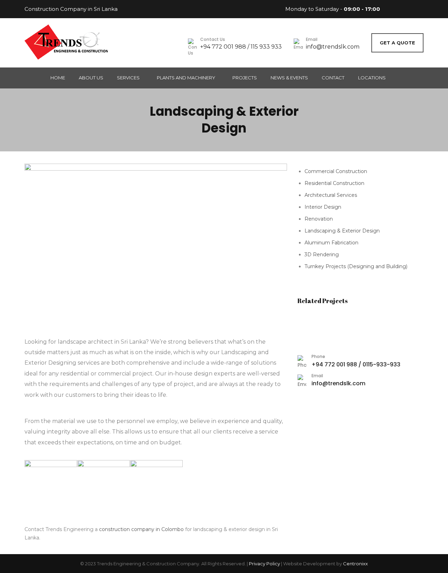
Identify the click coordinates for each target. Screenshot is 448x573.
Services (128, 77)
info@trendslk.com (332, 46)
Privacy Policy (264, 563)
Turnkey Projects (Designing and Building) (355, 266)
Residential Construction (334, 183)
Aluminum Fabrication (331, 242)
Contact (333, 77)
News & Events (289, 77)
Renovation (318, 219)
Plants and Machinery (186, 77)
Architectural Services (330, 195)
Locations (372, 77)
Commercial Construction (335, 171)
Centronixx (355, 563)
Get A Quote (397, 42)
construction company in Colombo (141, 529)
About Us (91, 77)
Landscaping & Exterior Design (342, 231)
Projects (244, 77)
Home (57, 77)
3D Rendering (321, 254)
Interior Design (322, 207)
